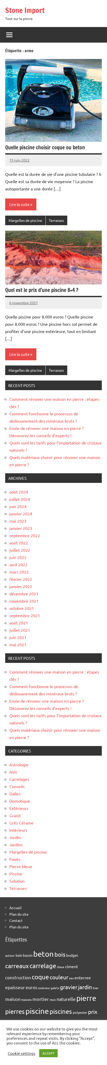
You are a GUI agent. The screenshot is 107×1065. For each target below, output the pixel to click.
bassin (27, 955)
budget (72, 955)
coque (40, 977)
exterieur (44, 988)
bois (60, 954)
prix (92, 1011)
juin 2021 (17, 637)
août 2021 (18, 622)
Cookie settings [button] (21, 1053)
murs (53, 999)
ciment (71, 966)
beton (43, 953)
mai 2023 (17, 520)
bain (19, 955)
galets (55, 988)
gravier (68, 986)
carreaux (17, 965)
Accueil (15, 907)
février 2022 (20, 579)
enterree (83, 977)
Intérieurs (18, 830)
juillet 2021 (19, 630)
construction (18, 977)
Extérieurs (18, 808)
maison (13, 999)
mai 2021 (17, 644)
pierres (15, 1011)
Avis (13, 771)
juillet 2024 (19, 499)
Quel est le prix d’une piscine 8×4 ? (41, 290)
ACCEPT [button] (48, 1053)
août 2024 (18, 491)
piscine (37, 1011)
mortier (40, 999)
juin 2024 (17, 506)
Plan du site (19, 914)
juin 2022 (17, 557)
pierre (86, 998)
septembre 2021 (24, 615)
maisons (26, 999)
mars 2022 (19, 571)
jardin (85, 986)
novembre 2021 (24, 600)
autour (10, 955)
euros (31, 987)
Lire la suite (19, 204)
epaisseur (15, 987)
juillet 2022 (19, 550)
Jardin (15, 837)
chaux (60, 967)
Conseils (17, 786)
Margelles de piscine (25, 220)
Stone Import (25, 10)
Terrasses (56, 220)
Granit (15, 815)
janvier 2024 (20, 513)
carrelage (43, 965)
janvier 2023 (20, 528)
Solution (17, 880)
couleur (59, 977)
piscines (61, 1011)
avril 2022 (18, 564)
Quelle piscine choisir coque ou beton (45, 147)
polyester (80, 1012)
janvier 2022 (20, 586)
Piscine (15, 873)
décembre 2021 (23, 593)
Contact (16, 920)
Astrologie (19, 764)
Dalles (15, 793)
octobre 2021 (21, 608)
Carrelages (19, 779)
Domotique (19, 800)
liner (95, 988)
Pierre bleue (20, 866)
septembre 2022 (24, 535)
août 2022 (18, 542)
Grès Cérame (21, 822)
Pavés (14, 859)
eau (71, 978)
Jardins (16, 844)
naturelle (66, 999)
